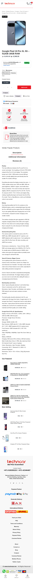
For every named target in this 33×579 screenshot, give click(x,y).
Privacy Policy (16, 532)
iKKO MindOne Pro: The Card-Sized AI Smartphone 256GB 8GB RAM (19, 374)
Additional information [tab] (17, 157)
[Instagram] (19, 483)
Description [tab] (17, 153)
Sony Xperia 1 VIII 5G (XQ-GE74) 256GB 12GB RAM (18, 363)
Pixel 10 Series (24, 11)
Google (17, 11)
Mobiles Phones (16, 558)
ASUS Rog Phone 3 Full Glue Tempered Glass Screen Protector (20, 422)
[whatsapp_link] (16, 483)
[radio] (6, 73)
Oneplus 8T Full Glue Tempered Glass (19, 444)
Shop (16, 550)
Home (3, 11)
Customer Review (16, 538)
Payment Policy (16, 535)
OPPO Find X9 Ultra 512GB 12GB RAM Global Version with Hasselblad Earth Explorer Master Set (20, 397)
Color (3, 70)
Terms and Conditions (16, 523)
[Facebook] (10, 483)
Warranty (16, 526)
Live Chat (27, 96)
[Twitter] (13, 483)
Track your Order (16, 517)
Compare (16, 553)
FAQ (16, 520)
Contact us (17, 547)
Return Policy (16, 529)
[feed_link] (22, 483)
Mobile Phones (10, 11)
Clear (3, 75)
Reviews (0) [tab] (17, 161)
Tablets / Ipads (16, 561)
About (16, 544)
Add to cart (24, 87)
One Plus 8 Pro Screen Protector (18, 433)
